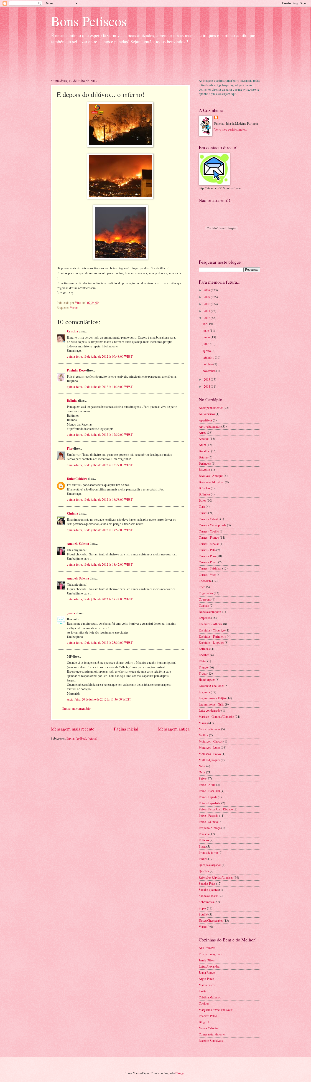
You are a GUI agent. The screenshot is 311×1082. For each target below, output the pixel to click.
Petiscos (204, 840)
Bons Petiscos (89, 21)
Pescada (204, 834)
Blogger (180, 1073)
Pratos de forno (208, 852)
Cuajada (204, 605)
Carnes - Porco (208, 562)
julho (206, 344)
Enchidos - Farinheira (212, 636)
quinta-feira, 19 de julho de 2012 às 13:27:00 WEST (100, 465)
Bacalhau (204, 451)
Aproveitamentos (210, 426)
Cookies (204, 1003)
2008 (207, 290)
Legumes (204, 692)
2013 (207, 379)
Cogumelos (206, 593)
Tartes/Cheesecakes (211, 920)
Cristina (72, 331)
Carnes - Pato (207, 550)
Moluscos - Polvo (210, 754)
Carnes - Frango (209, 537)
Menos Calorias (208, 1028)
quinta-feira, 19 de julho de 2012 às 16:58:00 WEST (100, 499)
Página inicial (126, 729)
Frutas (203, 673)
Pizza (202, 846)
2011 (207, 311)
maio (206, 330)
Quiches (204, 871)
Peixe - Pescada (208, 815)
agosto (207, 351)
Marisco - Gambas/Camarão (216, 716)
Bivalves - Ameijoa (211, 475)
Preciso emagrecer (210, 954)
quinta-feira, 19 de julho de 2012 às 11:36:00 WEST (100, 386)
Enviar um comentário (76, 708)
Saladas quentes (209, 889)
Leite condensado (210, 710)
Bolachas (204, 488)
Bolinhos (204, 494)
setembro (209, 357)
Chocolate (205, 581)
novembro (209, 371)
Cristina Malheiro (210, 997)
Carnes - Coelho (209, 531)
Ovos (202, 772)
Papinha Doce (76, 370)
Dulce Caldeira (77, 478)
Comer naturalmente (212, 1034)
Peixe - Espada (208, 797)
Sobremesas (206, 902)
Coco (202, 587)
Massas (203, 723)
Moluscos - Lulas (209, 747)
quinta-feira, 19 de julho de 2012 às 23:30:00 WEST (100, 642)
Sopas (202, 908)
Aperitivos (205, 420)
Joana (71, 613)
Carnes (203, 513)
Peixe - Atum (207, 784)
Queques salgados (210, 865)
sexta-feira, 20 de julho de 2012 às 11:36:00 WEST (99, 699)
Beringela (205, 463)
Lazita (202, 991)
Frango (203, 667)
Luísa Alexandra (209, 966)
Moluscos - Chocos (211, 741)
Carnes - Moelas (209, 544)
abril (206, 324)
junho (207, 337)
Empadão (205, 618)
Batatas (203, 457)
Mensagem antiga (174, 729)
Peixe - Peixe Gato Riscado (216, 809)
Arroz (202, 432)
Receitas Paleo (208, 1016)
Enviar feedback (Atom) (81, 738)
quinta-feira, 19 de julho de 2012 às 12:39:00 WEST (100, 434)
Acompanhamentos (211, 408)
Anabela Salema (78, 543)
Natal (202, 766)
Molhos (203, 735)
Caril (202, 506)
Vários (74, 307)
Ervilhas (204, 655)
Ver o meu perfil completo (230, 129)
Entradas (204, 648)
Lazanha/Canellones (211, 685)
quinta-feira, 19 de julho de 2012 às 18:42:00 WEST (100, 564)
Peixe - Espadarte (210, 803)
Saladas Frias (207, 883)
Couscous (205, 599)
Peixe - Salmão (208, 822)
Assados (204, 438)
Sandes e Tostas (208, 896)
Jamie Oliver (207, 960)
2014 (207, 386)
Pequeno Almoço (210, 828)
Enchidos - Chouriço (212, 630)
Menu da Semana (209, 729)
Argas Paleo (206, 978)
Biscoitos (204, 469)
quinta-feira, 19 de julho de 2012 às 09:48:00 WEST (100, 356)
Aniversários (207, 414)
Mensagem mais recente (72, 729)
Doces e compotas (210, 611)
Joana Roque (207, 972)
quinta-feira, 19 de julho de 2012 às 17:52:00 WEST (100, 530)
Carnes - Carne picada (212, 525)
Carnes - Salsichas (210, 568)
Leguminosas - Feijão (212, 698)
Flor (70, 448)
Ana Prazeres (207, 948)
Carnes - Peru (207, 556)
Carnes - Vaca (207, 574)
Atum (202, 445)
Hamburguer (207, 679)
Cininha (72, 513)
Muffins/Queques (209, 760)
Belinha (72, 400)
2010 (207, 304)
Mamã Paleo (206, 985)
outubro (208, 364)
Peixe (202, 778)
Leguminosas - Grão (211, 704)
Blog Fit (204, 1022)
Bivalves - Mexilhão (211, 482)
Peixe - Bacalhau (209, 791)
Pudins (203, 859)
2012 (207, 318)
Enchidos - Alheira (210, 624)
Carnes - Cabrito (209, 519)
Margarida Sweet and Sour (215, 1010)
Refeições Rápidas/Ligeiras (216, 877)
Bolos (202, 500)
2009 (207, 297)
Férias (202, 661)
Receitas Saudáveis (211, 1040)
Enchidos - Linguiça (211, 642)
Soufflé (203, 914)
